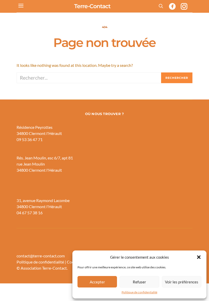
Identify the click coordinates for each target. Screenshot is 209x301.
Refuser (139, 282)
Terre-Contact (92, 6)
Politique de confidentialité (139, 292)
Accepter (97, 282)
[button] (198, 257)
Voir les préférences (181, 282)
